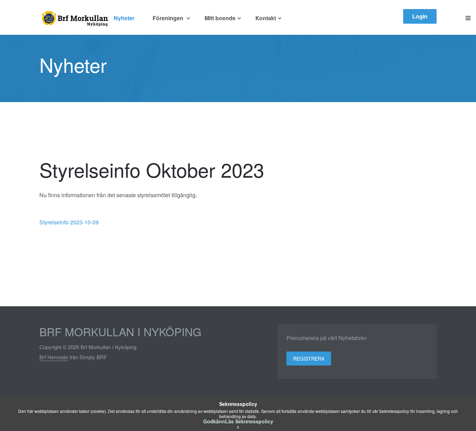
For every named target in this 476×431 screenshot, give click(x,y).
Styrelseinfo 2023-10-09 (69, 222)
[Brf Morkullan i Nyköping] (73, 18)
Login (420, 16)
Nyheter (124, 18)
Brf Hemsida (53, 357)
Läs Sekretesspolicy (249, 421)
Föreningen (169, 18)
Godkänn (214, 421)
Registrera (308, 358)
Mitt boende (220, 18)
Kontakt (265, 18)
